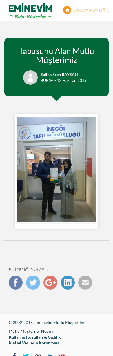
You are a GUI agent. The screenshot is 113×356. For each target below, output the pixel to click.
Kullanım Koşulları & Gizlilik (35, 337)
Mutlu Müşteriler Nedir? (31, 331)
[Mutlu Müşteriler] (30, 10)
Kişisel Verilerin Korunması (34, 342)
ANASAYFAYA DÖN (91, 10)
